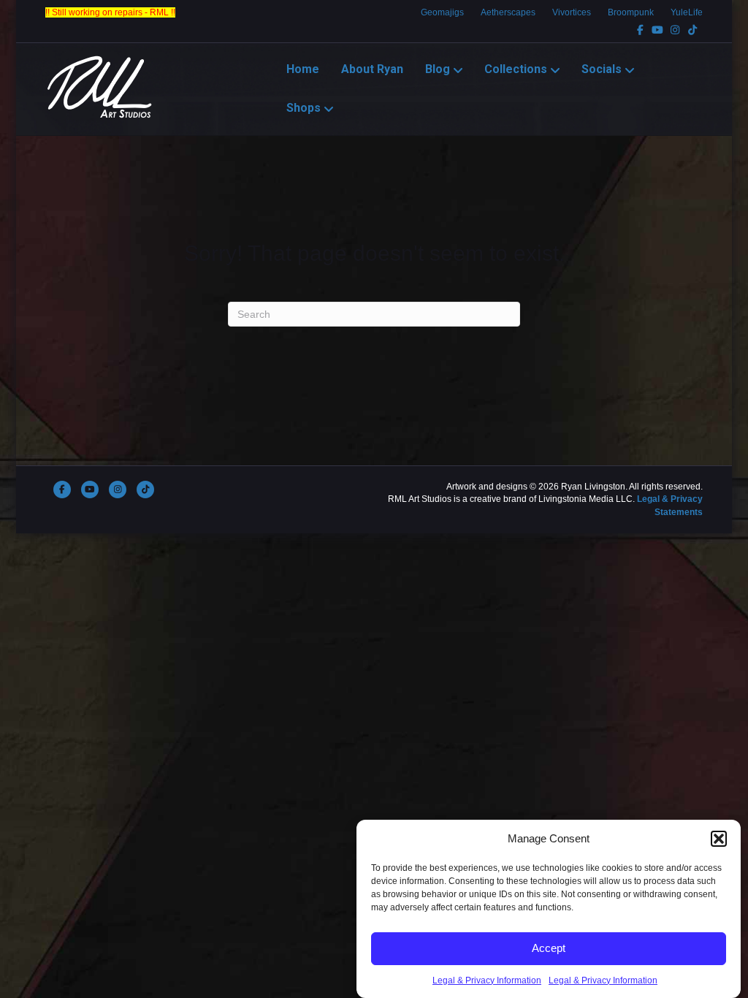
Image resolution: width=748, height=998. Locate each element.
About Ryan (372, 69)
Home (302, 69)
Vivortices (571, 12)
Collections (515, 69)
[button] (718, 838)
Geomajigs (442, 12)
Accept (548, 948)
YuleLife (687, 12)
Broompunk (631, 12)
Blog (437, 69)
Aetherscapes (508, 12)
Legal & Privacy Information (486, 980)
